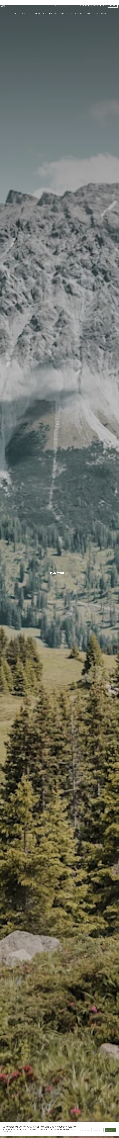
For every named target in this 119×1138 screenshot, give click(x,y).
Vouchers (89, 13)
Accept (109, 1130)
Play (44, 13)
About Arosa (100, 13)
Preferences (85, 1130)
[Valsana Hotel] (59, 5)
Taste (30, 13)
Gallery (78, 13)
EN (103, 5)
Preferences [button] (7, 1131)
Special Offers (66, 13)
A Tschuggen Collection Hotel (89, 5)
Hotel (15, 13)
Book (113, 5)
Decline (97, 1130)
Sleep (23, 13)
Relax (37, 13)
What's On (53, 13)
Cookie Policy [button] (28, 1129)
